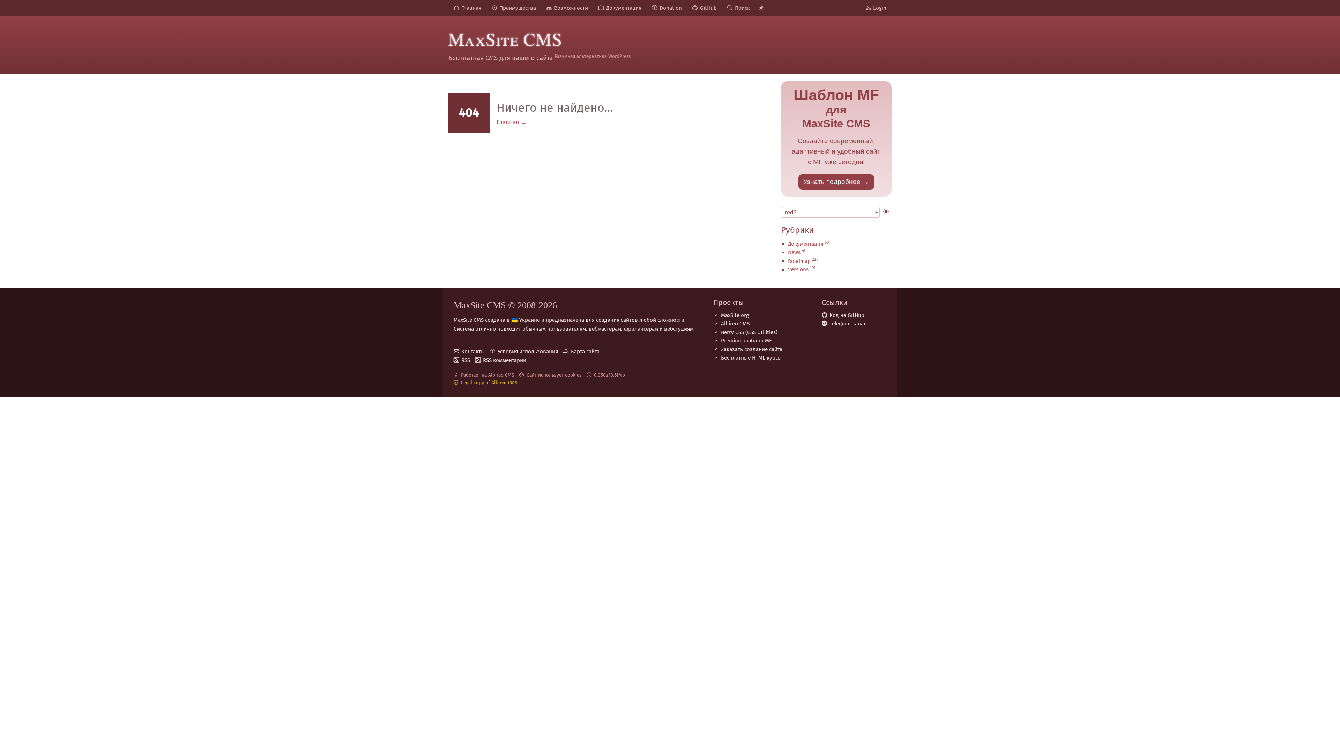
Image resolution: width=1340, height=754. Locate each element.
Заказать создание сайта (751, 349)
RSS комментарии (504, 360)
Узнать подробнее (832, 181)
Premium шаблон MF (746, 341)
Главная (471, 8)
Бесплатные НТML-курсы (751, 358)
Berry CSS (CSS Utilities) (749, 332)
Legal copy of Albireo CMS (489, 383)
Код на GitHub (846, 315)
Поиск (742, 8)
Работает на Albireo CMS (487, 375)
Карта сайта (585, 351)
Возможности (571, 8)
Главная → (512, 122)
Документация (623, 8)
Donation (671, 8)
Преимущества (517, 8)
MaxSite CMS (505, 39)
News (794, 252)
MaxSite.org (735, 315)
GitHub (708, 8)
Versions (798, 269)
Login (879, 8)
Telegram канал (848, 323)
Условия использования (528, 351)
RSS (465, 360)
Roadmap (799, 261)
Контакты (473, 351)
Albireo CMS (735, 323)
